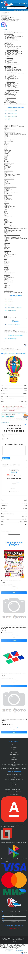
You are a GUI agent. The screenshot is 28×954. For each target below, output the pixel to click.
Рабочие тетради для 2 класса (14, 51)
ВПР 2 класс (10, 58)
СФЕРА (5, 209)
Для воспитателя (11, 35)
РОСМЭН (6, 201)
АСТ (5, 142)
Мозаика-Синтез (8, 189)
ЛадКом (6, 180)
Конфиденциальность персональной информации (14, 768)
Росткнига (6, 203)
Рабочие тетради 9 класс (13, 87)
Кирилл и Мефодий (9, 177)
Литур (5, 185)
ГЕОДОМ (6, 248)
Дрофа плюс (7, 250)
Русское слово (7, 205)
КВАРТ (5, 176)
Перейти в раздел (19, 33)
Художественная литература (11, 126)
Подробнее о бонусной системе (10, 418)
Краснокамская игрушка (10, 254)
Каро (5, 173)
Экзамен (6, 218)
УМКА (5, 236)
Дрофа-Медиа (7, 251)
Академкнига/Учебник (9, 140)
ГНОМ (5, 160)
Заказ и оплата (4, 15)
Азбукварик (7, 242)
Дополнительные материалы (14, 46)
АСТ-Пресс (6, 143)
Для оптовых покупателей (7, 17)
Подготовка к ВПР (11, 98)
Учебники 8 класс (11, 84)
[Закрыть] (25, 424)
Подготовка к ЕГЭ (11, 97)
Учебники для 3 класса (12, 52)
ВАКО (5, 149)
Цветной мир (7, 279)
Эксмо (5, 219)
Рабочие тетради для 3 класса (14, 53)
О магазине (4, 16)
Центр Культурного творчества (12, 235)
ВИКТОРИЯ (7, 153)
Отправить (6, 458)
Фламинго (6, 269)
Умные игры (7, 285)
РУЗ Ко (5, 204)
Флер (5, 215)
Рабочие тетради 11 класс (13, 92)
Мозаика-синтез (8, 256)
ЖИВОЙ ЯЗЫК (7, 166)
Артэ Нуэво (7, 243)
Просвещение (7, 128)
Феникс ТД (6, 227)
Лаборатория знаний (9, 179)
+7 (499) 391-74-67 (5, 19)
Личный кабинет (17, 19)
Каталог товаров (14, 771)
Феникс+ (6, 286)
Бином (5, 148)
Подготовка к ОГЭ (11, 95)
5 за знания (6, 221)
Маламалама (7, 275)
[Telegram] (6, 26)
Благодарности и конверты (14, 307)
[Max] (3, 26)
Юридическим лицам (15, 915)
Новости (14, 744)
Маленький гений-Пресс (10, 187)
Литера (6, 184)
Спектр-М (6, 207)
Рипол (5, 200)
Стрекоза (6, 267)
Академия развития (9, 222)
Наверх (14, 941)
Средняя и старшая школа (10, 67)
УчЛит (5, 214)
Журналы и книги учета (14, 324)
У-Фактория (7, 268)
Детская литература (9, 163)
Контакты (3, 13)
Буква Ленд (7, 247)
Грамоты (10, 299)
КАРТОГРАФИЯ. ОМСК (9, 175)
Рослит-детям (14, 762)
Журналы (6, 317)
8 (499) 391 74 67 (15, 922)
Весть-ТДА (6, 152)
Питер (5, 196)
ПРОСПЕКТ (6, 232)
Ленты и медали (12, 310)
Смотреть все (7, 43)
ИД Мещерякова (8, 274)
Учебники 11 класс (11, 91)
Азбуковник (7, 136)
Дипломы (10, 302)
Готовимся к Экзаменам (10, 103)
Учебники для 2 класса (12, 50)
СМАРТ (5, 234)
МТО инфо (6, 190)
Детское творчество (12, 37)
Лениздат (6, 182)
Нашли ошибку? (5, 422)
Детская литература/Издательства (12, 238)
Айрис (5, 137)
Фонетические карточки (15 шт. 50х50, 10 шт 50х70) (13, 673)
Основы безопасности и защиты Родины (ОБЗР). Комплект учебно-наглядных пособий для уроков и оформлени (13, 627)
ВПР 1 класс (9, 57)
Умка (5, 284)
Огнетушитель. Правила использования (11, 580)
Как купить (14, 747)
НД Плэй (6, 258)
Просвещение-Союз (9, 277)
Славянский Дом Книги (10, 226)
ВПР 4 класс (10, 60)
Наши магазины (5, 18)
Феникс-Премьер (8, 280)
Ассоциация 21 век (8, 141)
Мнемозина (7, 188)
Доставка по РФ (5, 12)
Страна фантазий (8, 208)
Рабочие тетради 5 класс (13, 78)
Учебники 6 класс (11, 79)
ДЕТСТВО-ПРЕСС (8, 164)
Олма (5, 259)
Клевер (6, 253)
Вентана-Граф (7, 150)
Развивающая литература (13, 41)
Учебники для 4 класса (12, 54)
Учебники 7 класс (11, 82)
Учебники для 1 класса (12, 47)
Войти (9, 950)
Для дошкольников (8, 34)
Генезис (6, 157)
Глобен (5, 159)
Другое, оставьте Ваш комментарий (14, 444)
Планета (6, 197)
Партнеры (14, 759)
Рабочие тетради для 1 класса (14, 49)
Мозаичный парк (8, 231)
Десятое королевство (9, 272)
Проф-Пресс (7, 261)
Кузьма (5, 223)
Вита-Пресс (7, 155)
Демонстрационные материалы (15, 36)
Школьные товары (12, 338)
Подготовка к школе (12, 39)
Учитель (6, 213)
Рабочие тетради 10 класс (13, 90)
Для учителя (10, 45)
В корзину (14, 592)
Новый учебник (8, 195)
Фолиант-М (6, 287)
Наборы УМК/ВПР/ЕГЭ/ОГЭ (14, 792)
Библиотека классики (9, 129)
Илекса (5, 168)
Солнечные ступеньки (9, 206)
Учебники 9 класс (11, 86)
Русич (5, 264)
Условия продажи (14, 754)
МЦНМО (6, 229)
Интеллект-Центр (8, 169)
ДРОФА (6, 165)
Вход (11, 19)
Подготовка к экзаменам (10, 94)
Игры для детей (11, 38)
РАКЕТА (6, 278)
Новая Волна (7, 193)
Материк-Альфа (8, 224)
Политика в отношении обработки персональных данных (14, 765)
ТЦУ (5, 212)
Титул (5, 211)
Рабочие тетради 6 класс (13, 81)
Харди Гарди (7, 288)
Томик (5, 283)
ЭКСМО (6, 270)
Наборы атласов (14, 794)
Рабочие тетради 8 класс (13, 85)
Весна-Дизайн (7, 151)
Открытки (10, 304)
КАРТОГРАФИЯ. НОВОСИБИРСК (12, 174)
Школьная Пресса (8, 216)
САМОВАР (6, 266)
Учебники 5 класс (11, 77)
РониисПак (7, 262)
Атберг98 (6, 144)
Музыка (6, 191)
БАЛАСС (6, 147)
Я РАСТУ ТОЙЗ (7, 290)
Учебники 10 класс (11, 89)
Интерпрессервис (8, 171)
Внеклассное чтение (12, 71)
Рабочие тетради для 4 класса (14, 55)
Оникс (5, 260)
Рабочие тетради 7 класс (13, 83)
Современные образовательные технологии (15, 228)
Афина (5, 145)
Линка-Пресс (7, 183)
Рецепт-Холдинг (8, 199)
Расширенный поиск (21, 10)
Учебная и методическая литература (14, 789)
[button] (4, 29)
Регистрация (19, 950)
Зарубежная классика (9, 131)
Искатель (6, 172)
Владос (5, 156)
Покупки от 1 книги (15, 911)
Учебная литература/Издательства (12, 134)
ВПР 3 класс (10, 59)
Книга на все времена (9, 132)
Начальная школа (8, 44)
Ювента (6, 220)
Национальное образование (11, 192)
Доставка (14, 749)
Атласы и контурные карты (13, 76)
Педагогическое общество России (12, 230)
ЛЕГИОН (6, 181)
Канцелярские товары (9, 331)
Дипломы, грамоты (8, 292)
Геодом (5, 158)
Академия (6, 139)
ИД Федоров (7, 167)
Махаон (5, 255)
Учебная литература (9, 33)
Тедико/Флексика (8, 282)
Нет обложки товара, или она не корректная (14, 438)
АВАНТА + (6, 240)
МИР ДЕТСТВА (7, 276)
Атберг (5, 246)
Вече (5, 271)
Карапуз (6, 252)
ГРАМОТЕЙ (6, 161)
